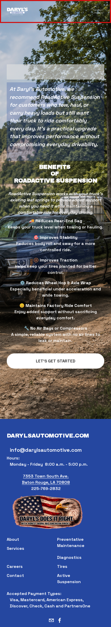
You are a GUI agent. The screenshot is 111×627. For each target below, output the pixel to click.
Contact (15, 575)
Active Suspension (69, 578)
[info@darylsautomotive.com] (51, 620)
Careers (15, 566)
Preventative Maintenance (70, 542)
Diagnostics (69, 557)
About (13, 539)
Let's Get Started (55, 361)
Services (15, 548)
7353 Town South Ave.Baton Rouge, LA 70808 (46, 479)
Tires (62, 566)
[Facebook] (59, 620)
